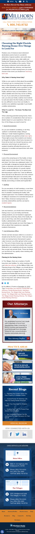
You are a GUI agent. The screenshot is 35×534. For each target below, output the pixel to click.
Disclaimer (17, 520)
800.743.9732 (19, 24)
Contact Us (21, 516)
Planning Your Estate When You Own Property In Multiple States (16, 394)
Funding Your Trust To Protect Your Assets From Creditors (17, 410)
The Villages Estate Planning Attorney (13, 296)
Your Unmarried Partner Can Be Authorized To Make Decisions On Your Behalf (17, 416)
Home (3, 511)
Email (20, 1)
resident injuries (7, 203)
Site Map (28, 516)
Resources (7, 516)
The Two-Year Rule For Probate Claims (16, 405)
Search (27, 1)
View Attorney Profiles (16, 338)
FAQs (31, 511)
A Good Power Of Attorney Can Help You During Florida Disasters (16, 399)
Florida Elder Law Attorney (13, 288)
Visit (23, 1)
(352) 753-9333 (20, 469)
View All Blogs (17, 423)
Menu (12, 1)
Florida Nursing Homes (15, 290)
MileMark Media (25, 531)
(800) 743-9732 (22, 473)
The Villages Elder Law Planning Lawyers (19, 294)
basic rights (28, 136)
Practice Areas (24, 511)
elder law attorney (11, 265)
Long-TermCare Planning (23, 378)
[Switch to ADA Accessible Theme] (2, 532)
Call (16, 1)
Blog (13, 516)
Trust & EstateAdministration (22, 366)
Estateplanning (23, 354)
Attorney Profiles (12, 511)
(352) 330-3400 (18, 471)
